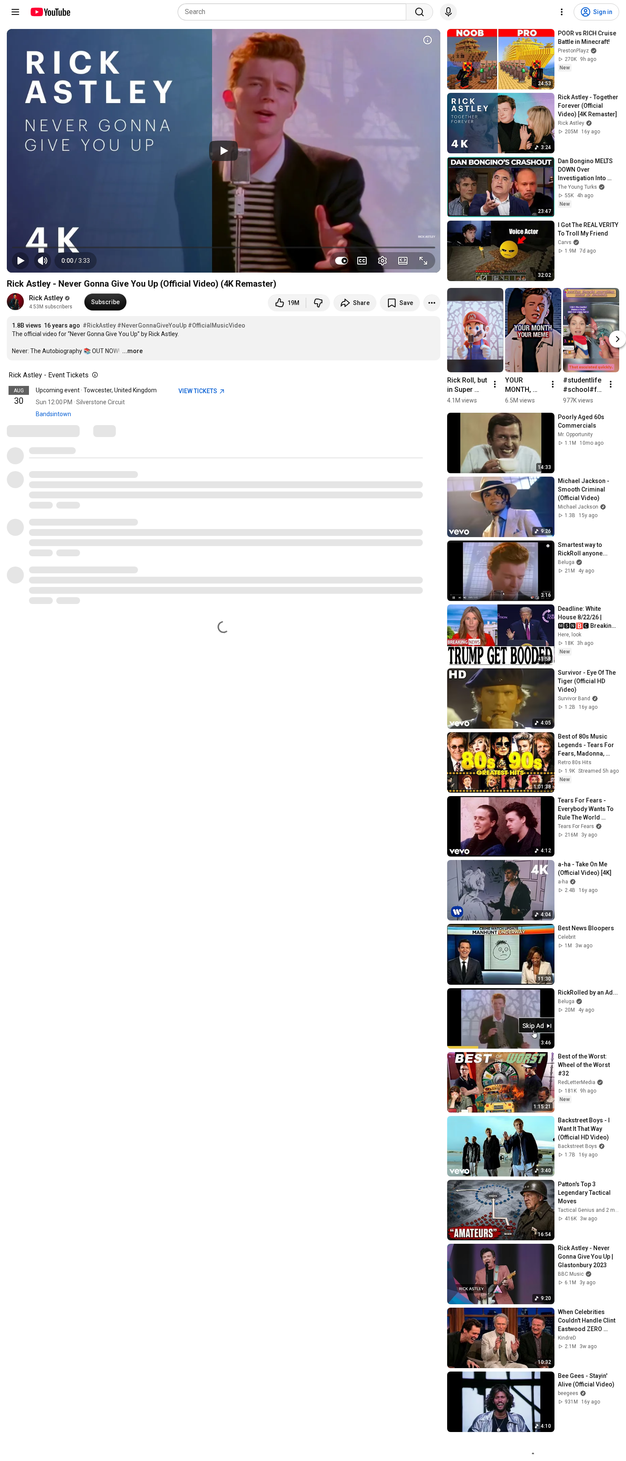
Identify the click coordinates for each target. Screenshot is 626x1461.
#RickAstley (99, 325)
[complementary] (93, 375)
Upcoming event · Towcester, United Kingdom (96, 390)
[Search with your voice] (448, 11)
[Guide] (15, 12)
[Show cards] (427, 40)
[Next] (617, 339)
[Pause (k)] (20, 260)
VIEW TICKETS (198, 391)
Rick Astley (46, 298)
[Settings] (562, 12)
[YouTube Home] (50, 12)
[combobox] (294, 12)
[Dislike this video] (318, 302)
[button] (75, 260)
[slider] (223, 247)
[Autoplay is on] (341, 260)
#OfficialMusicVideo (216, 325)
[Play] (223, 151)
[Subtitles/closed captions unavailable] (362, 260)
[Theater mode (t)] (403, 260)
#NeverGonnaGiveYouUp (152, 325)
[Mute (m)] (42, 260)
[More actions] (431, 302)
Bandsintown (53, 414)
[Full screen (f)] (423, 260)
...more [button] (132, 351)
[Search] (419, 11)
